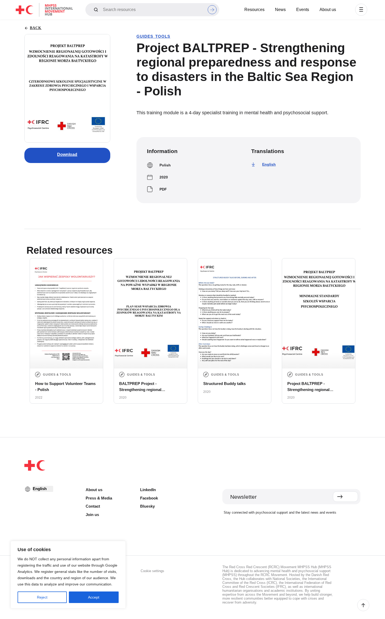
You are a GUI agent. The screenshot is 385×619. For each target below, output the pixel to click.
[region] (68, 575)
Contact (93, 506)
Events (302, 9)
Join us (92, 514)
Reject (42, 597)
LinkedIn (148, 489)
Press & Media (99, 498)
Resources (254, 9)
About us (328, 9)
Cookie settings (152, 571)
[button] (361, 10)
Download (67, 154)
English (269, 164)
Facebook (149, 498)
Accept (93, 597)
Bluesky (147, 506)
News (280, 9)
